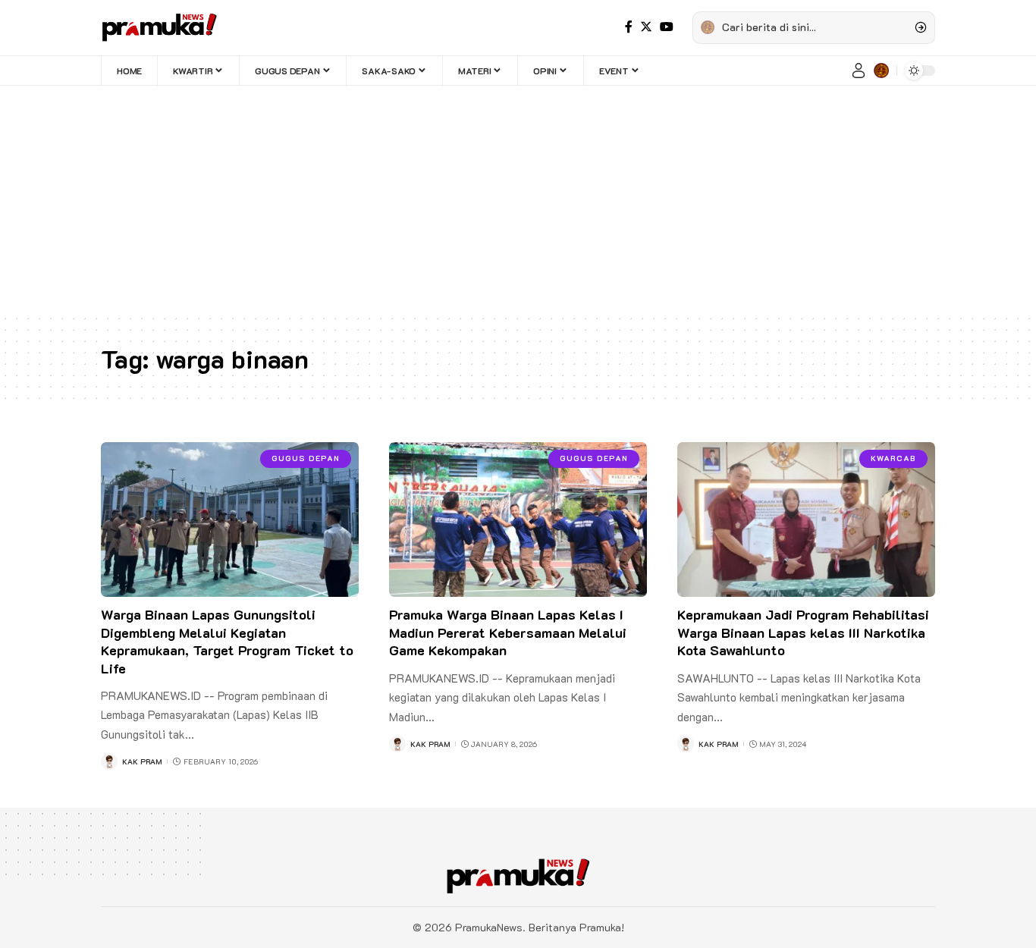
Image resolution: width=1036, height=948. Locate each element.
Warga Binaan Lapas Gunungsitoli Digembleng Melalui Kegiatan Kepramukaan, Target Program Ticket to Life (227, 640)
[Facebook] (628, 27)
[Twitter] (646, 27)
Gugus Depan (306, 458)
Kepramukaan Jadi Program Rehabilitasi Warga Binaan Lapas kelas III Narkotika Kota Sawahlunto (803, 632)
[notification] (881, 70)
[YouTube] (666, 27)
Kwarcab (893, 458)
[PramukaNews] (159, 27)
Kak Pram (142, 762)
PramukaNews (489, 927)
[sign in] (858, 70)
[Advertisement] (518, 199)
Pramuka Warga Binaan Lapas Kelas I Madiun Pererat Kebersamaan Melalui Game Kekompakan (507, 632)
